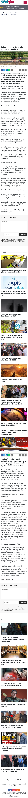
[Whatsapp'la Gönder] (9, 70)
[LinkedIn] (7, 70)
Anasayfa (5, 13)
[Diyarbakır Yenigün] (7, 2)
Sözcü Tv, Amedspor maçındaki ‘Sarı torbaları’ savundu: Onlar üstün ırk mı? (15, 7)
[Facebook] (2, 70)
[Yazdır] (12, 70)
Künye (9, 784)
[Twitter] (4, 70)
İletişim (15, 784)
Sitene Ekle (13, 786)
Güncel (11, 13)
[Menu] (25, 2)
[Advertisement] (14, 31)
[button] (20, 70)
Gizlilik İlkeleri (21, 784)
